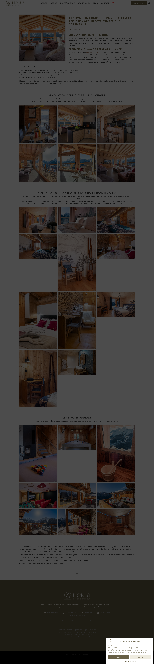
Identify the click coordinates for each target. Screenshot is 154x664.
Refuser (140, 657)
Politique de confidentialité (129, 661)
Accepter (118, 657)
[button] (150, 641)
